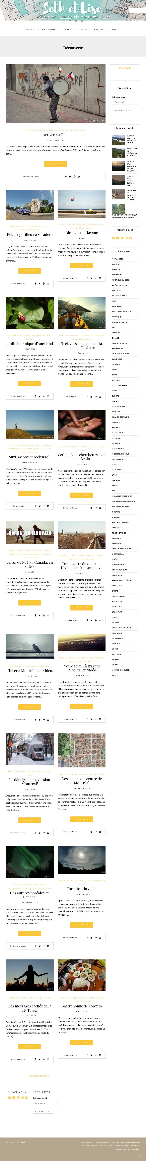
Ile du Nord (25, 335)
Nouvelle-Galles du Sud (123, 501)
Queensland (118, 564)
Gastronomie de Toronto (81, 1005)
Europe (115, 396)
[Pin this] (79, 176)
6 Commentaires (18, 396)
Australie (117, 306)
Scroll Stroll (118, 596)
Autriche (116, 317)
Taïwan (115, 622)
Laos (114, 475)
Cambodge (117, 359)
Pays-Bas (116, 528)
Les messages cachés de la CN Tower (29, 1008)
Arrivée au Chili (56, 134)
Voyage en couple (30, 558)
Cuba (29, 226)
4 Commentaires (70, 620)
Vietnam (116, 665)
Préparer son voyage (122, 549)
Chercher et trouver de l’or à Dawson (131, 195)
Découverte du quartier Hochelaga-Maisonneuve (81, 565)
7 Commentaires (70, 719)
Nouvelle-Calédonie (122, 496)
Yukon (115, 675)
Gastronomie (63, 130)
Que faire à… (118, 554)
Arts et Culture (66, 335)
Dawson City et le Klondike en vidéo (131, 139)
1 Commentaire (69, 397)
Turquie (116, 644)
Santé (115, 591)
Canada (39, 551)
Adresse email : (119, 97)
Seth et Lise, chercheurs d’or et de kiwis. (81, 456)
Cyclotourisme (119, 385)
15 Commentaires (18, 833)
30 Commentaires (18, 946)
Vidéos (69, 29)
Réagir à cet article (30, 176)
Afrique (116, 264)
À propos (10, 1142)
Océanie (30, 339)
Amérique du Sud (33, 130)
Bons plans (46, 445)
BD (113, 327)
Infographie (118, 449)
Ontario (47, 551)
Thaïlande (117, 633)
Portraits (117, 538)
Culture (52, 130)
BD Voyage (83, 29)
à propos (100, 29)
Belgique (116, 333)
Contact (114, 29)
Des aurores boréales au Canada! (29, 894)
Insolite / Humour (95, 556)
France (115, 401)
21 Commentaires (18, 615)
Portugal (117, 543)
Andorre (116, 290)
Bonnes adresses (31, 445)
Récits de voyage (78, 130)
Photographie (14, 888)
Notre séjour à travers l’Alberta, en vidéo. (82, 668)
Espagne (116, 391)
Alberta (12, 551)
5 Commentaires (70, 1055)
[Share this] (66, 176)
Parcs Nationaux (120, 522)
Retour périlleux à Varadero (30, 234)
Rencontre (117, 575)
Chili (44, 130)
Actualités (14, 335)
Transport (34, 230)
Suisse (115, 617)
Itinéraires (117, 470)
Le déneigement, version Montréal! (29, 781)
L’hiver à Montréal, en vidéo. (29, 670)
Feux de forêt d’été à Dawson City (131, 180)
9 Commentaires (70, 278)
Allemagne (117, 275)
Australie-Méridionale (123, 312)
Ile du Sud (116, 438)
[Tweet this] (70, 176)
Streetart (117, 612)
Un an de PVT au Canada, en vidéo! (30, 564)
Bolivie (115, 338)
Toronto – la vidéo (82, 888)
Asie (77, 335)
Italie (114, 464)
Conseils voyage (48, 29)
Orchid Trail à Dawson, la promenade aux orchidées (124, 216)
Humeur (36, 226)
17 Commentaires (18, 719)
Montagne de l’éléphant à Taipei (132, 152)
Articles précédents (39, 1076)
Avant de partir (119, 322)
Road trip (38, 554)
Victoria (116, 654)
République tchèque (122, 580)
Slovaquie (117, 607)
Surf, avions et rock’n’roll (30, 456)
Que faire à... (28, 888)
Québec (12, 554)
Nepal (91, 335)
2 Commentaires (18, 283)
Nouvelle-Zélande (41, 335)
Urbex (115, 649)
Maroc (115, 485)
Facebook (125, 68)
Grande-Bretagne (120, 417)
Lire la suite (56, 164)
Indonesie (116, 443)
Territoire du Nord (121, 628)
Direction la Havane (81, 232)
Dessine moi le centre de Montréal (82, 780)
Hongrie (116, 422)
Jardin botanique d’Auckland (29, 343)
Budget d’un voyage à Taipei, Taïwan (131, 166)
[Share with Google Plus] (74, 176)
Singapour (117, 601)
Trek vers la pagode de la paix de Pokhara (81, 345)
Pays (29, 29)
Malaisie (116, 480)
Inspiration (91, 774)
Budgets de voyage (121, 354)
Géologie (116, 412)
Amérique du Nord (26, 551)
